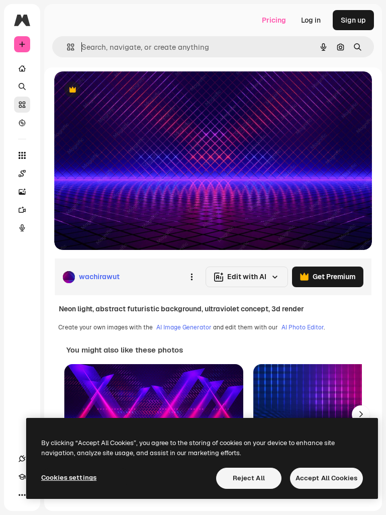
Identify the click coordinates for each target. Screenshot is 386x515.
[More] (22, 495)
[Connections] (22, 459)
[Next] (361, 414)
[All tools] (22, 155)
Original (119, 90)
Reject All (249, 478)
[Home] (22, 68)
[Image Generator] (22, 192)
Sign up (353, 20)
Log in (311, 20)
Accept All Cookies (326, 478)
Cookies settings (68, 477)
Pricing (274, 20)
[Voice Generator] (22, 228)
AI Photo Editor (302, 327)
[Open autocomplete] (66, 47)
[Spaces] (22, 173)
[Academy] (22, 477)
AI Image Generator (184, 327)
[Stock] (22, 105)
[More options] (191, 277)
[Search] (22, 86)
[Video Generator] (22, 210)
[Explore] (22, 123)
